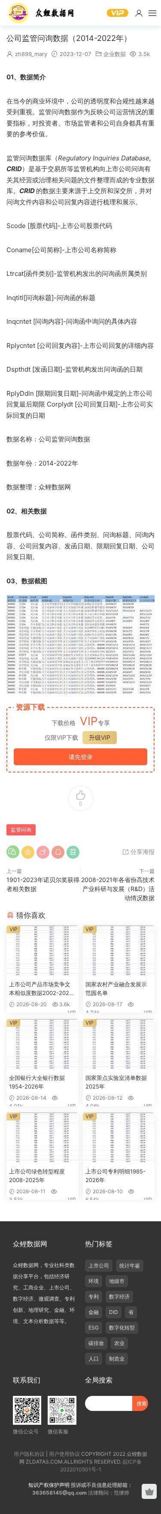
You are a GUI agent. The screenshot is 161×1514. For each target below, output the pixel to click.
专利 (93, 1296)
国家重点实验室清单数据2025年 (116, 1082)
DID (113, 1312)
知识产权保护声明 (49, 1485)
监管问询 (21, 829)
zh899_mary (31, 53)
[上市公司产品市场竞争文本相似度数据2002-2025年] (42, 951)
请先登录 (81, 756)
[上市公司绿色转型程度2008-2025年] (42, 1138)
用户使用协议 (64, 1454)
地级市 (117, 1281)
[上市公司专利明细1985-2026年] (119, 1138)
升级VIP (99, 737)
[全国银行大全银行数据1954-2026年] (42, 1045)
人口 (93, 1358)
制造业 (117, 1358)
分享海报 (142, 851)
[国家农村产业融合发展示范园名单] (119, 951)
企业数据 (114, 53)
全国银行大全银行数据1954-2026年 (37, 1082)
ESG (93, 1327)
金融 (93, 1312)
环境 (93, 1281)
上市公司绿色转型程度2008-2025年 (37, 1175)
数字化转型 (122, 1327)
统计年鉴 (129, 1265)
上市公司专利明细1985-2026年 (115, 1175)
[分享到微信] (12, 851)
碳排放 (96, 1343)
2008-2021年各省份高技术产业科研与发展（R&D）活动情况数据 (118, 888)
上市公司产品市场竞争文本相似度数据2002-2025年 (41, 989)
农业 (119, 1343)
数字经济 (119, 1296)
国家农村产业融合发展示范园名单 (116, 988)
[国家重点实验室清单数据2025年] (119, 1045)
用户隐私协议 (29, 1454)
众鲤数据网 (41, 13)
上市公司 (98, 1265)
